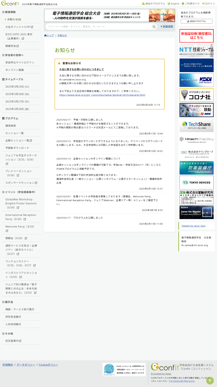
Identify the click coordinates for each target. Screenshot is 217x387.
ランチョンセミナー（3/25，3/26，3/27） (19, 263)
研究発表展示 (13, 317)
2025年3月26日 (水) (17, 94)
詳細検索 (168, 26)
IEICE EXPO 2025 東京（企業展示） (19, 36)
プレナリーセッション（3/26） (18, 173)
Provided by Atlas (161, 373)
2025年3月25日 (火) (17, 86)
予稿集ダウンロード (17, 148)
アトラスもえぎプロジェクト (182, 381)
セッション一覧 (14, 133)
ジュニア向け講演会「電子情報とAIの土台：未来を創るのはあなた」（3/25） (21, 288)
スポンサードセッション (19, 182)
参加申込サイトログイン (19, 62)
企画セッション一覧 (17, 140)
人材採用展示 (13, 324)
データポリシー (26, 365)
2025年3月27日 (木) (17, 101)
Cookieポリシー (48, 365)
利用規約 (8, 365)
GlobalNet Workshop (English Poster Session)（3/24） (21, 203)
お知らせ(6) (14, 19)
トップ (50, 35)
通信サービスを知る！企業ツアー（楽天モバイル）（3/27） (21, 250)
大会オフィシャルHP (17, 27)
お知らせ (62, 35)
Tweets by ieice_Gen (193, 225)
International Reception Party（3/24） (20, 217)
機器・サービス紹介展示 (19, 309)
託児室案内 (12, 341)
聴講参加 (10, 46)
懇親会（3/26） (14, 238)
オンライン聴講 (14, 70)
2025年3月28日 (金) (17, 109)
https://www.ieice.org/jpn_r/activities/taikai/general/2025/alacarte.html (102, 94)
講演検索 (10, 125)
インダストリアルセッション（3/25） (21, 275)
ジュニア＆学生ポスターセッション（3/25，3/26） (21, 157)
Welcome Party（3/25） (20, 226)
